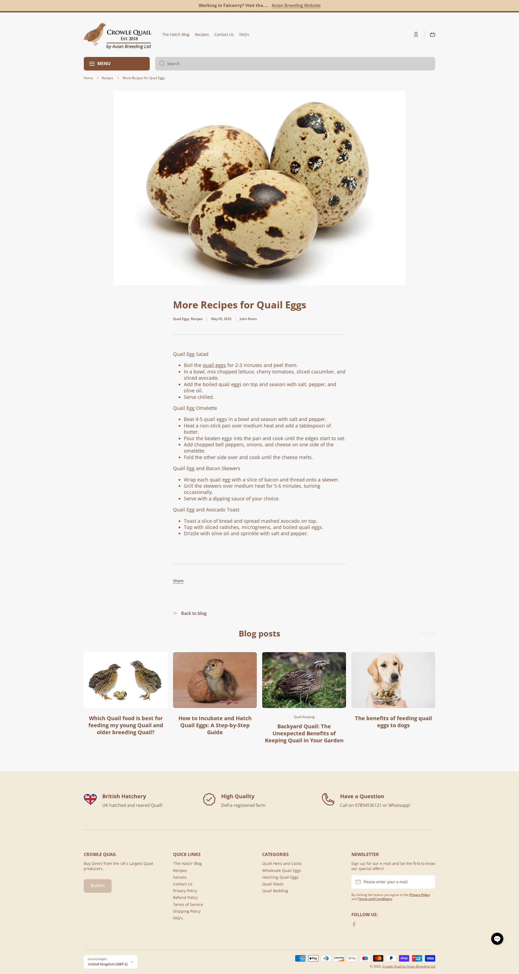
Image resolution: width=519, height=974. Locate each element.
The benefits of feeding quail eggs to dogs (393, 722)
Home (88, 78)
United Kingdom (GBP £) (108, 964)
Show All (427, 633)
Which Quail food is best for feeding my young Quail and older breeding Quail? (125, 725)
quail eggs (214, 365)
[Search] (160, 63)
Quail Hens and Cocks (282, 863)
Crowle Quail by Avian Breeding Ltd (408, 966)
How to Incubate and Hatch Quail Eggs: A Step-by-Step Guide (215, 725)
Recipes (107, 78)
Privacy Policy (185, 890)
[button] (432, 34)
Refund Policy (185, 897)
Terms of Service (188, 904)
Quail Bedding (275, 890)
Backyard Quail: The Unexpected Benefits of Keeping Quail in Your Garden (304, 733)
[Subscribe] (428, 882)
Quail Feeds (273, 884)
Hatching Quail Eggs (280, 877)
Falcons (180, 877)
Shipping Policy (187, 911)
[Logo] (117, 34)
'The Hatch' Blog (187, 863)
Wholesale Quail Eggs (281, 870)
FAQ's (178, 918)
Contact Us (182, 884)
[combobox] (295, 63)
